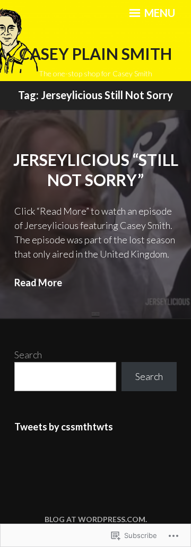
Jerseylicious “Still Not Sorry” (95, 169)
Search (28, 354)
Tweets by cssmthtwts (63, 427)
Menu (158, 12)
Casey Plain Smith (95, 53)
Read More (38, 282)
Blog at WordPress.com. (96, 519)
